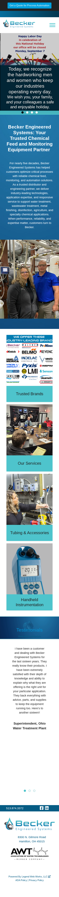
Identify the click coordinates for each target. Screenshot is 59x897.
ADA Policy (21, 880)
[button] (22, 112)
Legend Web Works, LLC (35, 876)
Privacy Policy (36, 880)
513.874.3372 (14, 808)
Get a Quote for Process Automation (29, 5)
